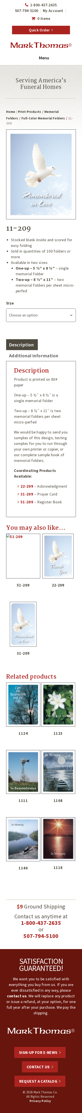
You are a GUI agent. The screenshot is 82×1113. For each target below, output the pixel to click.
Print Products (29, 112)
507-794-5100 (26, 10)
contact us (16, 995)
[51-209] (23, 556)
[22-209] (58, 556)
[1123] (58, 705)
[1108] (58, 772)
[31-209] (23, 624)
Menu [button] (44, 57)
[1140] (23, 839)
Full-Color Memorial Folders (43, 118)
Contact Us (38, 1066)
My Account (53, 10)
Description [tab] (21, 345)
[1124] (23, 705)
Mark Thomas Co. (41, 45)
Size (10, 303)
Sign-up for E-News (38, 1052)
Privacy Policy (40, 1101)
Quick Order (39, 30)
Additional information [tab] (33, 356)
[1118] (58, 839)
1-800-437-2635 (43, 4)
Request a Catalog (38, 1081)
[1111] (23, 772)
